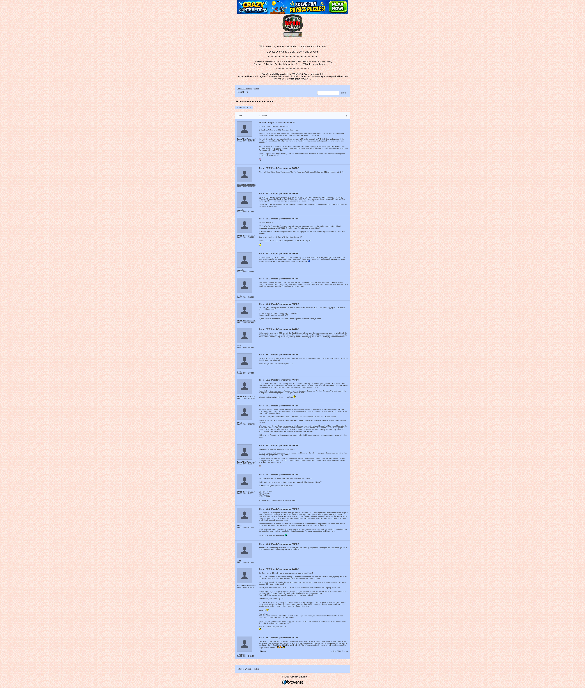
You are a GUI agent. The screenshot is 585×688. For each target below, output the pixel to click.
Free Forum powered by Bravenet (293, 677)
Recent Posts (242, 92)
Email (264, 651)
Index (256, 89)
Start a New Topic (244, 107)
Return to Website (244, 89)
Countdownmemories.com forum (255, 101)
